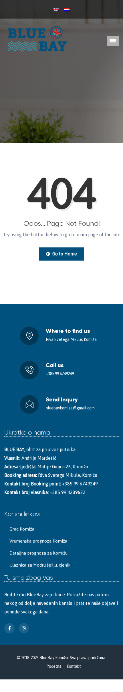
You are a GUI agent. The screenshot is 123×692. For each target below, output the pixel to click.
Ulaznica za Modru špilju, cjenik (39, 565)
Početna (53, 666)
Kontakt (74, 666)
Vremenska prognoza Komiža (38, 541)
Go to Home (64, 253)
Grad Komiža (21, 529)
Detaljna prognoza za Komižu (38, 553)
